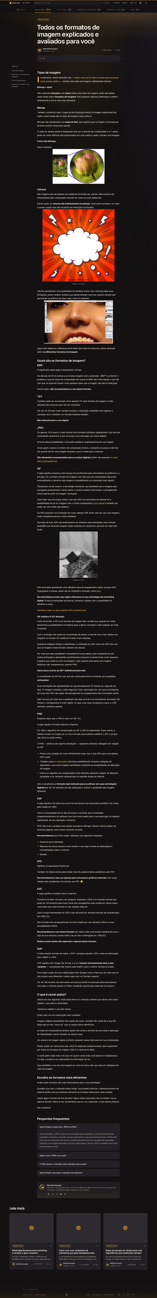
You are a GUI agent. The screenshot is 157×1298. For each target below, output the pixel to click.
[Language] (140, 2)
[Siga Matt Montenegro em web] (48, 1194)
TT (133, 1295)
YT (128, 1295)
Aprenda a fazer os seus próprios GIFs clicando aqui (61, 610)
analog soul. (34, 1295)
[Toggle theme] (145, 3)
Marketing (43, 19)
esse (98, 591)
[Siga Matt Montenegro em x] (56, 1194)
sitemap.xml (33, 1289)
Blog (88, 1295)
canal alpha (98, 503)
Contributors (97, 1295)
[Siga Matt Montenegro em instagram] (52, 1194)
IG (119, 1295)
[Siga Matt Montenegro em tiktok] (65, 1194)
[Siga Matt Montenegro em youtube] (61, 1194)
